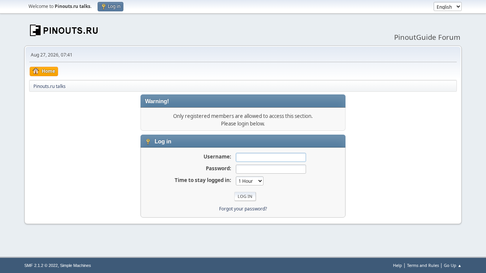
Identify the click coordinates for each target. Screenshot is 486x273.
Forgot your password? (243, 209)
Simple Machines (75, 265)
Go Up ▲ (453, 265)
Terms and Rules (423, 265)
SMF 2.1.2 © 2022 (41, 265)
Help (397, 265)
